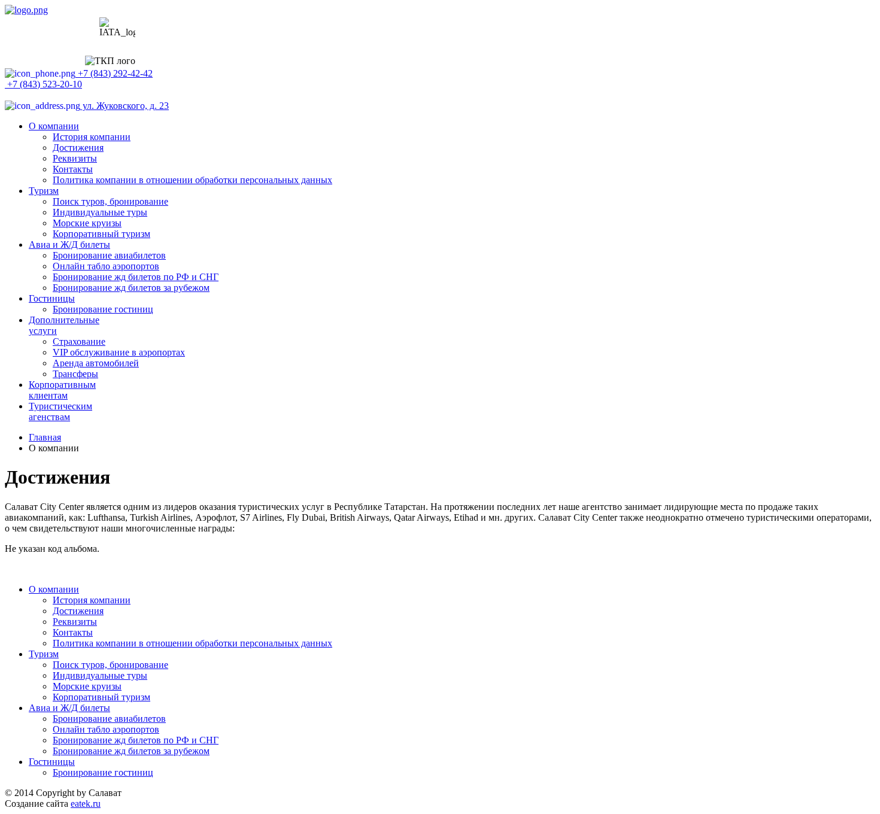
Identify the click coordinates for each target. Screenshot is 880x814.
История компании (92, 137)
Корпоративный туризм (101, 234)
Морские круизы (87, 223)
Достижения (78, 147)
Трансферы (75, 374)
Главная (45, 437)
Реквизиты (75, 158)
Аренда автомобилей (96, 363)
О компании (54, 126)
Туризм (44, 191)
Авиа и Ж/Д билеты (69, 244)
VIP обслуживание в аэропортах (119, 352)
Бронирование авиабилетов (109, 255)
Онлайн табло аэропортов (106, 266)
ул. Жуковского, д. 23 (124, 106)
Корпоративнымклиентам (62, 389)
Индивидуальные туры (100, 212)
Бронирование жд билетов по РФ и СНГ (136, 277)
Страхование (79, 341)
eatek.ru (86, 803)
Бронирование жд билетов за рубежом (131, 288)
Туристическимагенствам (60, 411)
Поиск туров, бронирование (110, 201)
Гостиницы (52, 298)
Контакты (73, 169)
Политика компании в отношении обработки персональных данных (192, 180)
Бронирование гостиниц (103, 309)
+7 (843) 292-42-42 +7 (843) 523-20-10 (79, 78)
